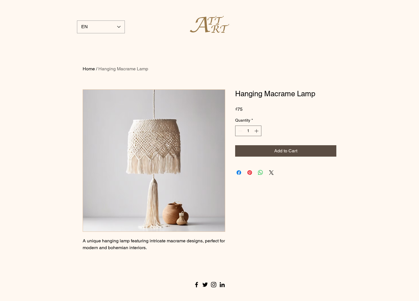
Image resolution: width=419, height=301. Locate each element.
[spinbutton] (248, 131)
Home (89, 68)
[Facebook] (196, 284)
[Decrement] (239, 131)
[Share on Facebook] (238, 172)
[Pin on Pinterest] (249, 172)
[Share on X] (271, 172)
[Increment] (257, 131)
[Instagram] (213, 284)
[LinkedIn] (222, 284)
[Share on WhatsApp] (260, 172)
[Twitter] (205, 284)
